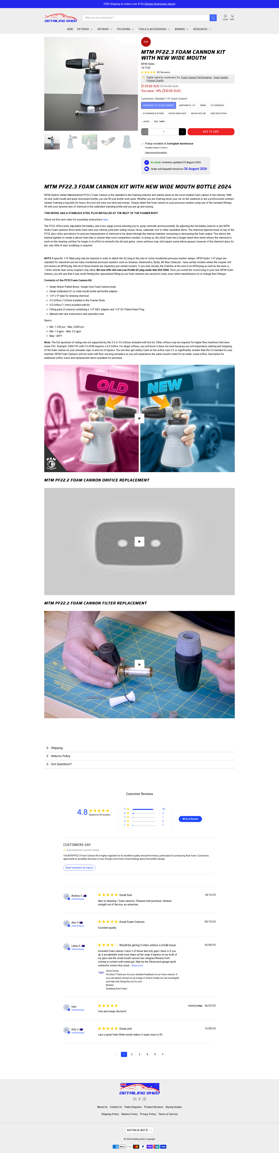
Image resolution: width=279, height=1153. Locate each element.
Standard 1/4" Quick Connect (158, 105)
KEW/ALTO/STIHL (219, 113)
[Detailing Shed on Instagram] (144, 1099)
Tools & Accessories (152, 29)
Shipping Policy (110, 1114)
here (106, 219)
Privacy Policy (148, 1114)
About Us (102, 1107)
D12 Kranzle (217, 105)
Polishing (123, 29)
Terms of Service (168, 1114)
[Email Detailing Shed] (134, 1099)
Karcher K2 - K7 (187, 105)
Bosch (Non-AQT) (177, 113)
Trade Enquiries (133, 1107)
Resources (200, 29)
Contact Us (116, 1107)
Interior (103, 29)
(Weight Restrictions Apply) (159, 3)
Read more (137, 965)
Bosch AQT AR (198, 113)
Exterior (83, 29)
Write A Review (190, 819)
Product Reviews (153, 1107)
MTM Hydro (148, 63)
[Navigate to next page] (163, 1054)
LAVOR (146, 121)
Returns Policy (129, 1114)
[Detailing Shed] (61, 17)
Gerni (203, 105)
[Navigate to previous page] (116, 1054)
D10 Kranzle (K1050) (153, 113)
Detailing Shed (138, 1139)
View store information (156, 152)
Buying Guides (174, 1107)
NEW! (70, 29)
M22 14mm (159, 121)
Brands (180, 29)
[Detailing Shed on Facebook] (139, 1099)
